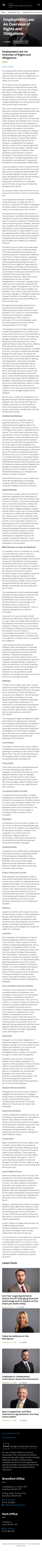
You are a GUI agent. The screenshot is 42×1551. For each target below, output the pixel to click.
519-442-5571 (9, 1528)
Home (3, 12)
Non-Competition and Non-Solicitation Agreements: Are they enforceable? (20, 1414)
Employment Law (14, 12)
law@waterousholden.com (14, 1505)
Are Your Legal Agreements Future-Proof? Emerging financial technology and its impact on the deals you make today (20, 1300)
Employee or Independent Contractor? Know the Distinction (20, 1377)
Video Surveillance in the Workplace (15, 1337)
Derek (8, 42)
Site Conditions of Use (11, 1433)
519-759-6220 (9, 1500)
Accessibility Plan (9, 1437)
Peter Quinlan (7, 66)
